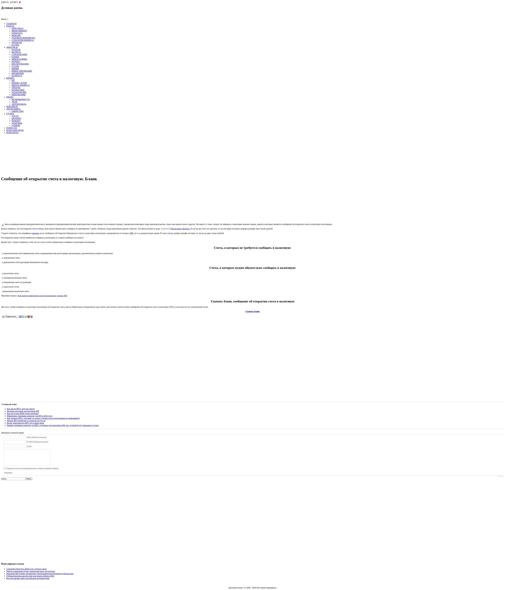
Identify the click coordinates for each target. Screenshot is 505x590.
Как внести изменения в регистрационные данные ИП (42, 296)
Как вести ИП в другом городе (21, 409)
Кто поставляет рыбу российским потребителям (27, 578)
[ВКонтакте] (20, 316)
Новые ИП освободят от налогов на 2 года (26, 421)
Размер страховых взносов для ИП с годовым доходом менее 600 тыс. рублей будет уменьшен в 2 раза (53, 425)
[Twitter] (23, 316)
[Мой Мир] (28, 316)
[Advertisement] (252, 154)
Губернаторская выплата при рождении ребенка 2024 (30, 576)
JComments (500, 476)
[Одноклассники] (26, 316)
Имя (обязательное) (36, 437)
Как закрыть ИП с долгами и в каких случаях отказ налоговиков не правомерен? (43, 418)
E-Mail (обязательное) (37, 442)
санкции (35, 233)
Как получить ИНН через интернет (23, 413)
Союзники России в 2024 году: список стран (26, 569)
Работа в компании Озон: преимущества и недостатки (30, 571)
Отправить (8, 473)
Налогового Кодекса (180, 229)
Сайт (29, 446)
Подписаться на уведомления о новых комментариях (32, 468)
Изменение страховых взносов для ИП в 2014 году (30, 416)
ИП (131, 233)
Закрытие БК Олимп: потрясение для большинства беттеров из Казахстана (40, 573)
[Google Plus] (31, 316)
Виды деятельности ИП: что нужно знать (25, 423)
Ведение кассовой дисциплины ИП (23, 411)
